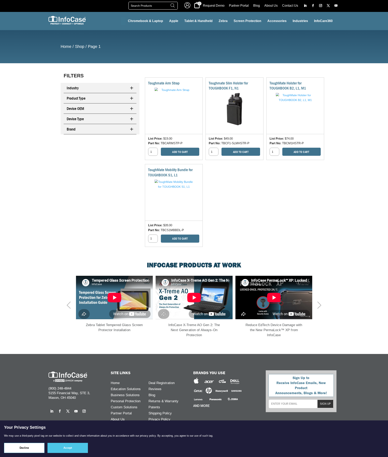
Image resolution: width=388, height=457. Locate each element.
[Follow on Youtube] (336, 6)
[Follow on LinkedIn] (305, 6)
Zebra (223, 21)
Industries (300, 21)
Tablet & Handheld (198, 21)
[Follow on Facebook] (313, 6)
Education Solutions (126, 389)
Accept (67, 447)
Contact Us (290, 5)
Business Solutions (125, 395)
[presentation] (71, 305)
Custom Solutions (124, 407)
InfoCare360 (323, 21)
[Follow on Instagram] (320, 6)
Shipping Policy (160, 413)
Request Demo (214, 5)
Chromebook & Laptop (145, 21)
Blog (256, 5)
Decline (24, 447)
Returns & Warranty (163, 401)
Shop (79, 46)
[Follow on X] (328, 6)
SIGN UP (325, 403)
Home (66, 46)
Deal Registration (162, 383)
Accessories (277, 21)
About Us (271, 5)
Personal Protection (125, 401)
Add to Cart (180, 152)
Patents (154, 407)
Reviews (155, 389)
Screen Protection (247, 21)
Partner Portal (239, 5)
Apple (173, 21)
